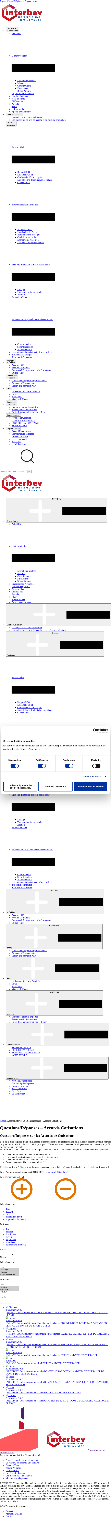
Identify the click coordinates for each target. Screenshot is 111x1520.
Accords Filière (19, 365)
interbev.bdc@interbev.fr (57, 1172)
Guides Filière (18, 373)
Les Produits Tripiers (15, 1473)
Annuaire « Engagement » (24, 383)
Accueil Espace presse (22, 431)
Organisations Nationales (23, 93)
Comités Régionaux (21, 96)
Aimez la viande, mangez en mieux (22, 1460)
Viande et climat (24, 229)
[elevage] (9, 1272)
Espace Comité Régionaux (12, 1)
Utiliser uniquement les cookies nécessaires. (20, 786)
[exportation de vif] (9, 1274)
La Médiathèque (19, 444)
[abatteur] (9, 1287)
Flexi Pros (16, 441)
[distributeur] (9, 1289)
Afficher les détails (92, 776)
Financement (23, 88)
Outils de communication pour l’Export (29, 412)
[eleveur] (9, 1292)
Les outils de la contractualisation (27, 117)
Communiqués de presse (23, 434)
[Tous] (9, 1267)
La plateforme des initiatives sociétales (34, 180)
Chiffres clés (17, 101)
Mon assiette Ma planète (17, 1478)
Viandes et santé (24, 349)
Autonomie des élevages (28, 234)
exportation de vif (14, 1216)
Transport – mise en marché (29, 292)
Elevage (21, 289)
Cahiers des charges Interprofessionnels (29, 380)
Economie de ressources (28, 240)
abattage (9, 1211)
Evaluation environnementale (30, 242)
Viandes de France (20, 399)
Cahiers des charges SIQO (24, 386)
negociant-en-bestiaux (16, 1244)
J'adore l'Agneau (13, 1468)
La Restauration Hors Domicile (26, 391)
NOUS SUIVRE (19, 425)
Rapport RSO (23, 172)
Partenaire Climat (19, 297)
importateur (11, 1242)
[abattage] (9, 1269)
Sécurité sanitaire (25, 347)
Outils (14, 394)
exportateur (11, 1239)
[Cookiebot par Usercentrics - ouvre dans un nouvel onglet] (95, 730)
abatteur (9, 1231)
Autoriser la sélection (55, 786)
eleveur (9, 1237)
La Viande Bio (12, 1470)
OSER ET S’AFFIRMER (23, 420)
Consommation (24, 344)
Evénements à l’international (24, 409)
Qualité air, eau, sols (26, 237)
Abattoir (21, 294)
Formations (17, 396)
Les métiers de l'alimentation (19, 1475)
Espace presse (31, 1)
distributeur (11, 1234)
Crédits (9, 1516)
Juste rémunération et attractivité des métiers (31, 352)
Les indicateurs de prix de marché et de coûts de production (39, 120)
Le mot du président (26, 80)
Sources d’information (22, 357)
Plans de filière (18, 98)
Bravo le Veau (12, 1465)
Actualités (16, 33)
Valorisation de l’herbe (27, 232)
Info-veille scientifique (22, 354)
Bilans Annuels (24, 91)
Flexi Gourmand (19, 439)
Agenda (15, 104)
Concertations (23, 182)
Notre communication (21, 418)
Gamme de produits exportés (25, 407)
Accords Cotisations (21, 367)
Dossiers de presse (20, 436)
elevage (9, 1214)
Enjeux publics (18, 109)
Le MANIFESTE (25, 174)
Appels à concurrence (21, 111)
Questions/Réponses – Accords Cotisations (31, 370)
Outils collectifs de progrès (29, 177)
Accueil (3, 1121)
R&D (14, 106)
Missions (21, 83)
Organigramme (24, 85)
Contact (9, 1511)
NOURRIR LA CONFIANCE (26, 423)
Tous (8, 1209)
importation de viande (16, 1219)
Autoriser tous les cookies (90, 786)
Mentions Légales (14, 1514)
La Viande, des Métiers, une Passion (22, 1462)
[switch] (42, 766)
